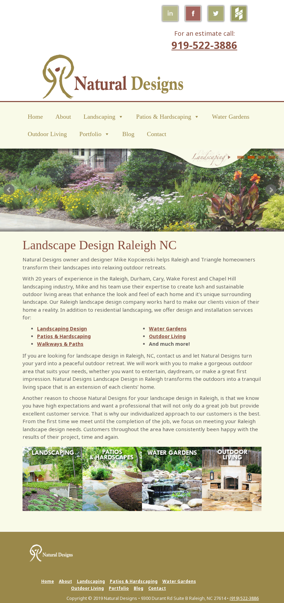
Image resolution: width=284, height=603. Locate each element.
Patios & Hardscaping (163, 116)
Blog (128, 134)
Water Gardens (230, 116)
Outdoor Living (47, 134)
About (63, 116)
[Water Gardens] (172, 478)
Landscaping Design (62, 328)
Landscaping (99, 116)
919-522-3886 (204, 45)
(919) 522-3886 (244, 598)
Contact (156, 134)
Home (35, 116)
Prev (9, 189)
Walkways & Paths (60, 344)
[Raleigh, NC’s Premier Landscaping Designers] (52, 478)
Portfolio (90, 134)
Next (270, 189)
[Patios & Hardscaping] (112, 478)
